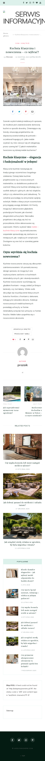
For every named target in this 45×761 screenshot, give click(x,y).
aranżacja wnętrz (22, 329)
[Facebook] (12, 740)
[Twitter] (19, 740)
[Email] (32, 111)
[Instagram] (26, 740)
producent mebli (22, 334)
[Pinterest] (25, 111)
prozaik (9, 57)
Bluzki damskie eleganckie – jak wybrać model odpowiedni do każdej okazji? (28, 575)
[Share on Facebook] (12, 111)
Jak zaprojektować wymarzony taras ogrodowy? (11, 410)
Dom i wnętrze (23, 43)
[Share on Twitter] (19, 111)
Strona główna (6, 34)
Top (23, 756)
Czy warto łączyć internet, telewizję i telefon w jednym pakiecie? (29, 594)
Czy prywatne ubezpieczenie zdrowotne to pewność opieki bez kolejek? (29, 661)
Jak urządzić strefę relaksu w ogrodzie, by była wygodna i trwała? (22, 543)
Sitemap (9, 710)
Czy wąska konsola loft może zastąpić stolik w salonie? (22, 464)
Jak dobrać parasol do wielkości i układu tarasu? (23, 504)
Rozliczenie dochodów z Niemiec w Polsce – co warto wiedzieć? (33, 411)
